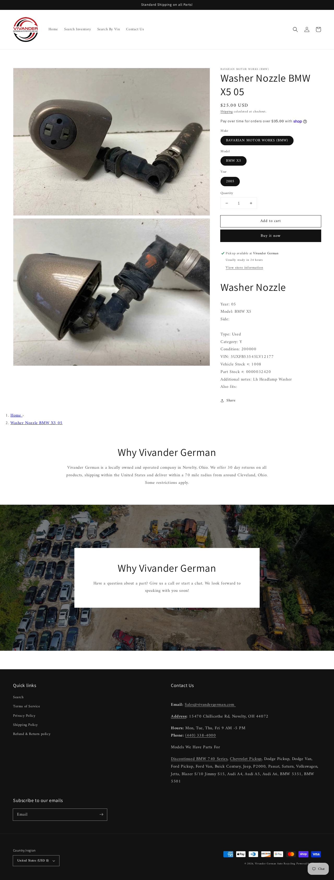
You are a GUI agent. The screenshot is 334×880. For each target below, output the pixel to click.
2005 (230, 181)
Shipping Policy (25, 725)
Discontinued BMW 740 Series (199, 759)
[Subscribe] (101, 814)
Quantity (226, 193)
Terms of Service (26, 706)
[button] (295, 29)
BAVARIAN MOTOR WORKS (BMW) (257, 140)
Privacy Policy (24, 716)
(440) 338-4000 (200, 735)
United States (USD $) (33, 861)
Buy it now (271, 235)
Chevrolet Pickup (246, 759)
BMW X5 (233, 161)
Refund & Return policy (31, 734)
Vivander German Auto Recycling (275, 863)
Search (18, 697)
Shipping (226, 111)
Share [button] (230, 400)
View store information (244, 267)
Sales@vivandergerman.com (210, 704)
